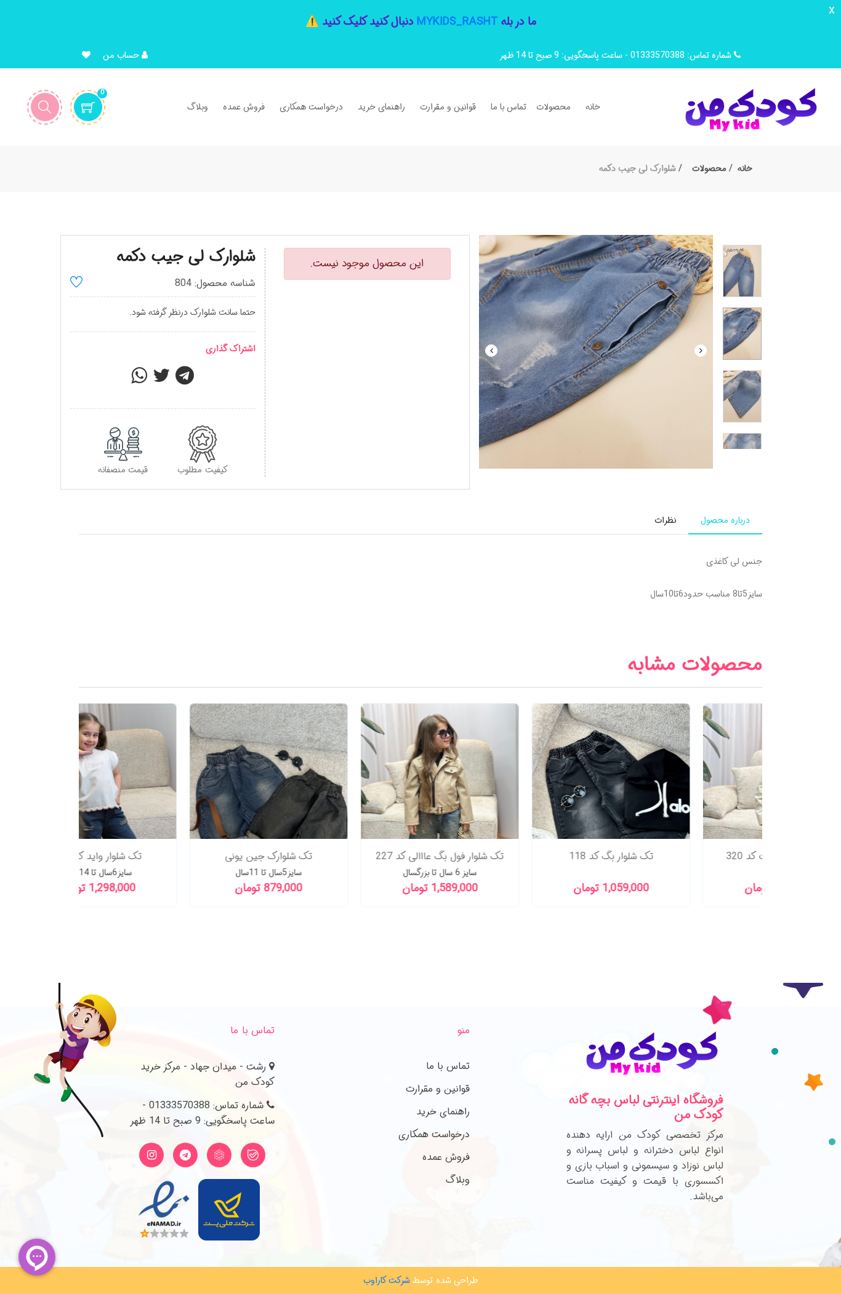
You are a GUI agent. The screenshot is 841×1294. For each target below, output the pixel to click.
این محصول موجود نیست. (367, 263)
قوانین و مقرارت (438, 1089)
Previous (491, 350)
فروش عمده (446, 1157)
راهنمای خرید (443, 1111)
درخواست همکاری (434, 1134)
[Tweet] (161, 379)
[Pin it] (184, 379)
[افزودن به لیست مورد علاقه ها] (76, 283)
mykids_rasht (457, 21)
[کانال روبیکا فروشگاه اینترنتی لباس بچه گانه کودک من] (219, 1155)
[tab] (725, 520)
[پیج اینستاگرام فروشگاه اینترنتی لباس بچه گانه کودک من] (151, 1155)
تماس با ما (448, 1066)
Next (700, 350)
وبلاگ (458, 1180)
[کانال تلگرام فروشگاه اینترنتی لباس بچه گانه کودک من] (185, 1155)
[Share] (139, 379)
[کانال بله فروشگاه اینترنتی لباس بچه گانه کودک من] (253, 1155)
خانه (745, 168)
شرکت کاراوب (386, 1280)
